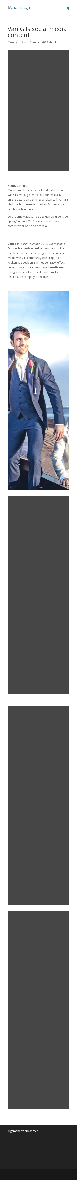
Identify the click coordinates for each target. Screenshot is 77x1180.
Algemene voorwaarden (23, 1131)
